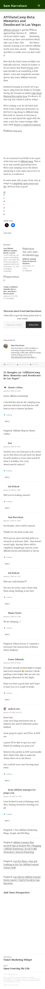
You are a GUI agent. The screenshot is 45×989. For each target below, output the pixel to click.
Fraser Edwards (16, 659)
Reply (7, 421)
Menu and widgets (39, 5)
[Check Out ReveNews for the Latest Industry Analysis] (23, 203)
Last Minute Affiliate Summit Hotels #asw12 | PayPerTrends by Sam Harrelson (22, 880)
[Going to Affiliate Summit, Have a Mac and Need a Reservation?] (12, 280)
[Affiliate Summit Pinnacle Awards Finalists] (30, 252)
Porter (30, 68)
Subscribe (33, 325)
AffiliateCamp (26, 161)
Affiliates (35, 364)
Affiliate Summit (11, 30)
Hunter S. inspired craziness (27, 125)
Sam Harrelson (15, 5)
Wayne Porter (15, 613)
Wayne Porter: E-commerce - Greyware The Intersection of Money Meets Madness (22, 647)
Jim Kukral (13, 486)
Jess (10, 443)
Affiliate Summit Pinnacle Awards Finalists (29, 261)
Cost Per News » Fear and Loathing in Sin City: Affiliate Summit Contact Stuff (21, 864)
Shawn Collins (15, 387)
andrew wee (14, 709)
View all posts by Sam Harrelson (23, 357)
